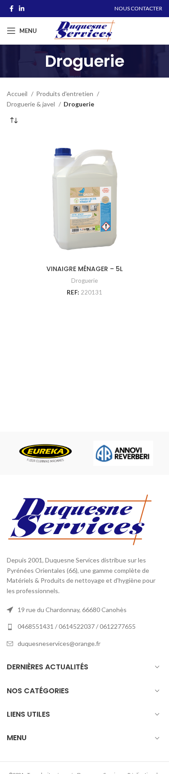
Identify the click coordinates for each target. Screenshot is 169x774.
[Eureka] (45, 453)
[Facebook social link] (11, 8)
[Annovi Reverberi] (123, 453)
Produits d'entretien (65, 93)
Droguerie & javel (31, 104)
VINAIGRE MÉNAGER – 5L (84, 268)
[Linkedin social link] (21, 8)
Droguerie (84, 280)
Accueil (18, 93)
